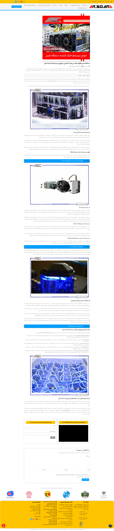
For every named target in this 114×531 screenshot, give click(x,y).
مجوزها (66, 5)
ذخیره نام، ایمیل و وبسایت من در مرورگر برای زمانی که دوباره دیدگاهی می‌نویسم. (72, 474)
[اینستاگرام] (19, 1)
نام (54, 425)
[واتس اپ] (24, 1)
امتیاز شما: (86, 477)
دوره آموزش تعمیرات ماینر (65, 410)
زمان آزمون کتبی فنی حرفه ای (30, 5)
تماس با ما (54, 5)
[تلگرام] (16, 1)
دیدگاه (87, 456)
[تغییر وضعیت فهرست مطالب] (87, 76)
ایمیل (65, 470)
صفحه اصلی (84, 5)
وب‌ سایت (44, 470)
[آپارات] (21, 1)
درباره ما (60, 5)
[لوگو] (101, 6)
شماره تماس (52, 431)
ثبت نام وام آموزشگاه (83, 8)
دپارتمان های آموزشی (75, 5)
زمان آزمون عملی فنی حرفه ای (44, 5)
